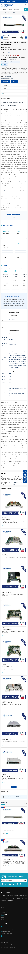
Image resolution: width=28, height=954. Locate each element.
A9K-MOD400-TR (7, 859)
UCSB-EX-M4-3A (6, 739)
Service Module (8, 76)
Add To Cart (5, 81)
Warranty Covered (15, 61)
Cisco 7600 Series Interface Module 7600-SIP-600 (18, 12)
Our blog (2, 917)
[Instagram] (21, 884)
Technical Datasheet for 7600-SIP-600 (13, 796)
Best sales (3, 909)
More (13, 787)
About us (2, 919)
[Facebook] (2, 884)
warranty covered (16, 303)
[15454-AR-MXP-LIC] (14, 688)
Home (2, 12)
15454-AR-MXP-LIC (7, 703)
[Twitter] (6, 884)
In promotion (3, 905)
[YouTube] (10, 884)
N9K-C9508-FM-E (7, 776)
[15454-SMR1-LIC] (14, 578)
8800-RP (5, 827)
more (3, 525)
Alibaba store (5, 936)
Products (7, 12)
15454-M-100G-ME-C (8, 556)
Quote (25, 475)
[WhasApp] (18, 884)
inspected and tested (21, 181)
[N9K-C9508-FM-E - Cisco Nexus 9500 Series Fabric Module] (14, 761)
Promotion (4, 802)
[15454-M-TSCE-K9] (14, 615)
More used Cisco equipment (7, 78)
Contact (25, 478)
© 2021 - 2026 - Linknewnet (7, 952)
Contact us (3, 921)
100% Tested (5, 61)
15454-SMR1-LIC (6, 592)
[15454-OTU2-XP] (14, 504)
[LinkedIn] (14, 884)
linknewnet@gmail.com (13, 484)
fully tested (6, 303)
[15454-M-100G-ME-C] (14, 541)
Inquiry (14, 81)
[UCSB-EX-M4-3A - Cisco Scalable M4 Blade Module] (14, 725)
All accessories (4, 912)
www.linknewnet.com (22, 952)
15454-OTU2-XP (6, 519)
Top (25, 481)
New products (4, 907)
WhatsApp (25, 472)
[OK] (25, 880)
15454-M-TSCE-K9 (7, 629)
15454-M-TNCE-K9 (7, 666)
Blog (1, 947)
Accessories (19, 944)
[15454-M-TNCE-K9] (14, 651)
